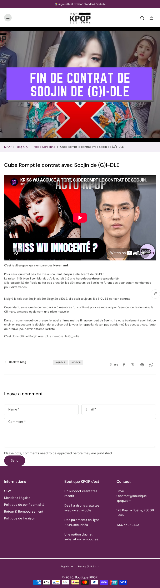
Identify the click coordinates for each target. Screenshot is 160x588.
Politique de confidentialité (24, 505)
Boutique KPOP (86, 577)
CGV (7, 491)
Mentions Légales (17, 498)
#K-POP (76, 362)
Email (91, 410)
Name (13, 410)
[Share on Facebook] (123, 364)
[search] (142, 18)
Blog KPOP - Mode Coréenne (35, 147)
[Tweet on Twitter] (133, 364)
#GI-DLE (60, 362)
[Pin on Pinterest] (142, 364)
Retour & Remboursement (23, 511)
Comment (17, 422)
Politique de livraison (19, 518)
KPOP (7, 147)
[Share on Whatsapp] (151, 364)
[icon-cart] (151, 18)
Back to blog (17, 362)
